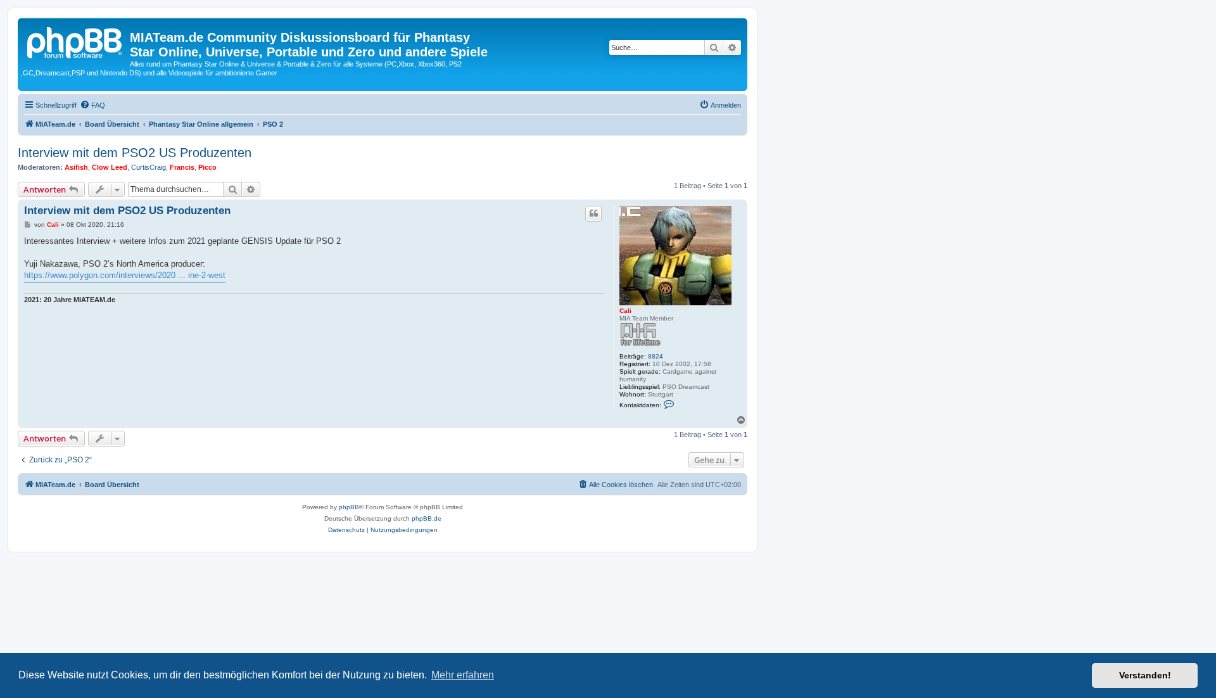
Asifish (76, 167)
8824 (655, 356)
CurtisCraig (148, 167)
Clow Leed (109, 167)
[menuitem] (92, 105)
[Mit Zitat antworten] (593, 213)
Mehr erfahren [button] (462, 674)
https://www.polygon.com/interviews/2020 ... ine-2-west (124, 275)
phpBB (349, 507)
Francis (182, 167)
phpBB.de (426, 518)
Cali (625, 310)
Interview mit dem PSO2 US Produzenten (134, 153)
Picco (207, 167)
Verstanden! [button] (1145, 675)
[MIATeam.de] (75, 41)
